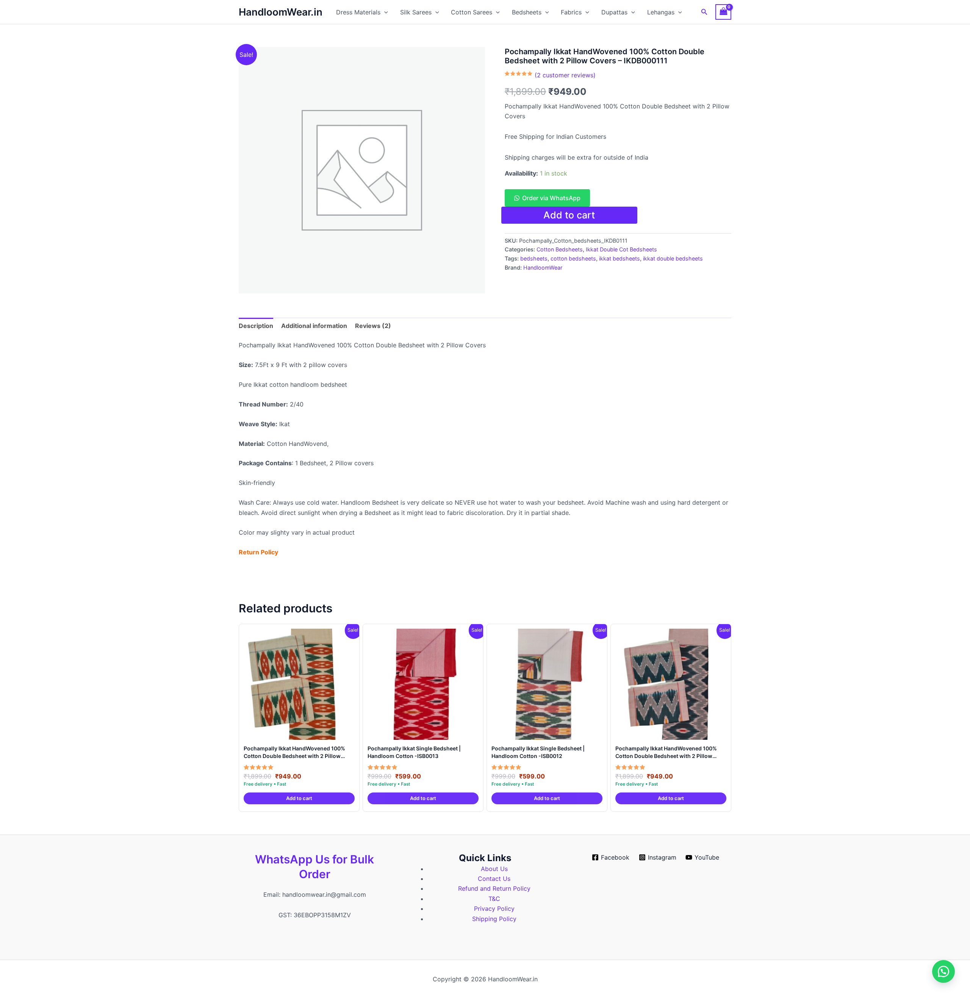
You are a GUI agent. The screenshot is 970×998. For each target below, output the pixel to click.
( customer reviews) (565, 75)
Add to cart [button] (299, 798)
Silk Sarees (416, 12)
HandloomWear (542, 267)
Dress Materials (358, 12)
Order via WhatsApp (551, 198)
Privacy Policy (494, 908)
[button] (384, 12)
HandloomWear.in (280, 12)
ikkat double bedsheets (673, 258)
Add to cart (569, 215)
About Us (494, 868)
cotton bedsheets (573, 258)
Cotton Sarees (471, 12)
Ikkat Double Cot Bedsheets (621, 249)
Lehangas (660, 12)
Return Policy (258, 552)
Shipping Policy (494, 919)
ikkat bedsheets (619, 258)
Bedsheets (526, 12)
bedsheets (534, 258)
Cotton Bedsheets (560, 249)
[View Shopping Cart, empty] (723, 12)
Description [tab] (256, 326)
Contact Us (494, 878)
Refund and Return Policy (494, 888)
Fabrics (571, 12)
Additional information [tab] (314, 326)
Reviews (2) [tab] (373, 326)
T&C (494, 898)
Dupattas (614, 12)
